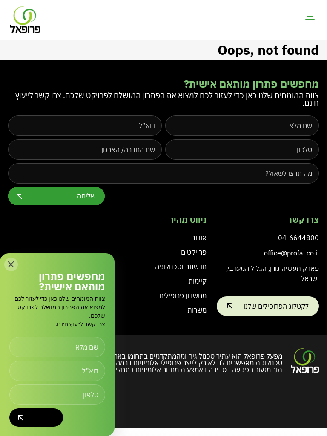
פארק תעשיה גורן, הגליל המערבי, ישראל (272, 273)
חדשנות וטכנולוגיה (181, 266)
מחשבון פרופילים (183, 295)
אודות (199, 237)
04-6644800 (298, 237)
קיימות (197, 281)
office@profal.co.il (291, 253)
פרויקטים (194, 252)
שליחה (86, 196)
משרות (197, 310)
